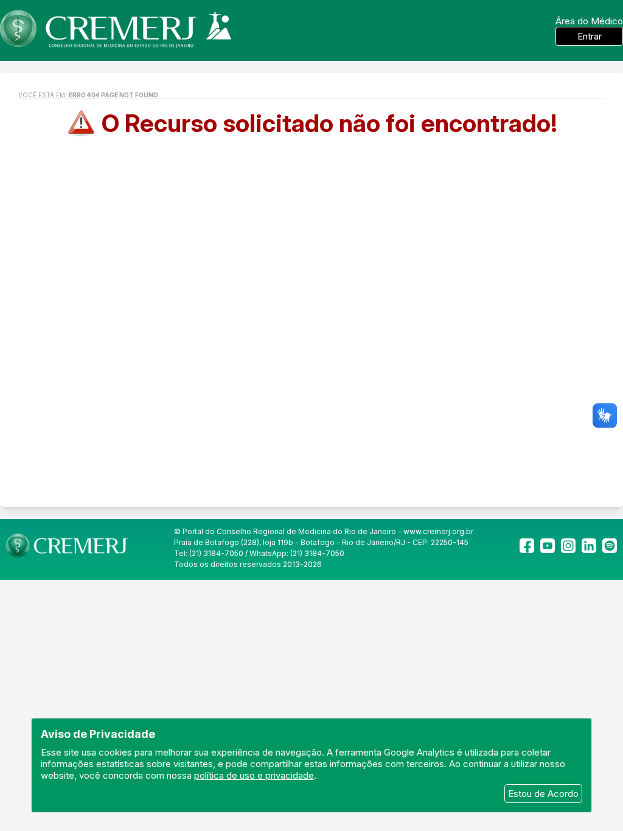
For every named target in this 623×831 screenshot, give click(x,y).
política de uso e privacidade (254, 775)
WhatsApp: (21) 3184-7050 (296, 553)
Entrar (589, 36)
